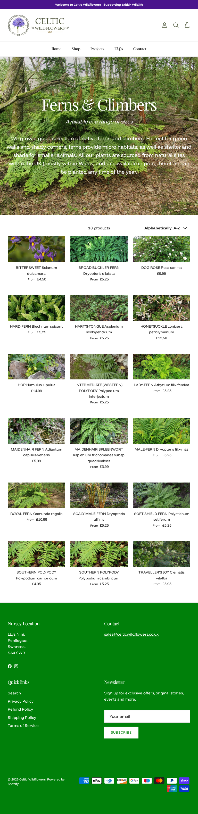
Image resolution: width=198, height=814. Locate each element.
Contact (139, 49)
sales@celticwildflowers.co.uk (131, 634)
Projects (97, 49)
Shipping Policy (22, 717)
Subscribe (121, 732)
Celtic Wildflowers (32, 779)
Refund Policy (20, 709)
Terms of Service (23, 725)
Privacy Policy (21, 701)
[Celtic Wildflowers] (39, 25)
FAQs (118, 49)
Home (57, 49)
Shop (76, 49)
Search (14, 693)
